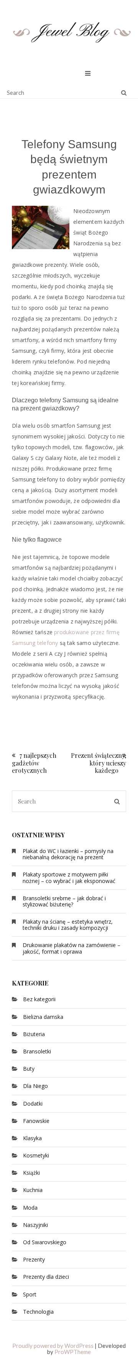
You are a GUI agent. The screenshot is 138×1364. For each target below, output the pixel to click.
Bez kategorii (39, 999)
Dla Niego (35, 1086)
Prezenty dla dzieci (46, 1276)
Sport (29, 1294)
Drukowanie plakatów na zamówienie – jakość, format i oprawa (71, 948)
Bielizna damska (43, 1016)
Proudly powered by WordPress (53, 1345)
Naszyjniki (35, 1224)
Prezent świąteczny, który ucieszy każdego (98, 762)
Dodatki (33, 1103)
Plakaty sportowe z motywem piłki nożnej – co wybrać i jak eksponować (69, 877)
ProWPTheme (72, 1351)
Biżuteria (34, 1034)
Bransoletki (37, 1051)
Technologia (38, 1311)
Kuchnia (33, 1190)
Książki (31, 1172)
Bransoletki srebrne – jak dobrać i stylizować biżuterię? (64, 901)
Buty (28, 1068)
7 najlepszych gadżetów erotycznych (34, 762)
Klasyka (32, 1138)
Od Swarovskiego (44, 1242)
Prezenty (34, 1259)
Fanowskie (36, 1120)
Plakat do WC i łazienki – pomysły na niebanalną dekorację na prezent (68, 854)
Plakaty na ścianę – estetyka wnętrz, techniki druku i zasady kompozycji (68, 924)
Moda (30, 1207)
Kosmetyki (36, 1155)
